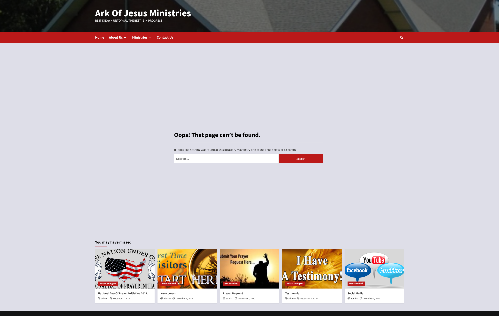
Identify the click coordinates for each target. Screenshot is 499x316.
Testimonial (292, 293)
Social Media (356, 293)
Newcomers (168, 293)
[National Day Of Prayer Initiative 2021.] (125, 269)
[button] (401, 37)
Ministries (139, 37)
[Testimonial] (312, 269)
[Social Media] (374, 269)
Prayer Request (233, 293)
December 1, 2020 (121, 298)
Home (99, 37)
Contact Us (165, 37)
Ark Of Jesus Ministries (143, 13)
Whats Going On (108, 283)
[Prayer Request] (249, 269)
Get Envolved (169, 283)
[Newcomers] (187, 269)
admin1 (105, 298)
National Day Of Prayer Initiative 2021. (123, 293)
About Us (116, 37)
